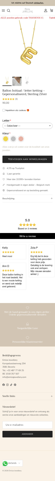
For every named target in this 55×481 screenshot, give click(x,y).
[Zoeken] (10, 10)
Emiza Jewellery (15, 471)
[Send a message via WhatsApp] (5, 463)
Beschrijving (8, 198)
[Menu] (3, 10)
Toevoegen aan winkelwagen (27, 159)
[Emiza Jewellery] (27, 10)
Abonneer (27, 434)
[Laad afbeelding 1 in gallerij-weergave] (27, 47)
